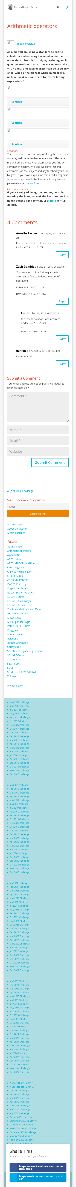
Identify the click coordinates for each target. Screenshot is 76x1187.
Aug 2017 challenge (19, 713)
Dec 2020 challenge (19, 872)
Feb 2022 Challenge (19, 932)
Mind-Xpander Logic (18, 622)
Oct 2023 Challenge (19, 1015)
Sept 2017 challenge (20, 717)
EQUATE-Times (16, 605)
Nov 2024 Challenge (20, 1068)
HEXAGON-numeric (18, 613)
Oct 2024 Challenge (19, 1064)
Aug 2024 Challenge (20, 1056)
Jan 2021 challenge (19, 883)
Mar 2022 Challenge (20, 936)
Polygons (12, 630)
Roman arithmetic (17, 642)
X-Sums (11, 676)
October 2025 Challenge (22, 1124)
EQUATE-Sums (15, 596)
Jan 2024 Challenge (19, 1030)
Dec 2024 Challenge (20, 1072)
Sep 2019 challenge (19, 815)
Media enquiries (16, 533)
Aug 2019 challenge (19, 811)
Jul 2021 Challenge (19, 905)
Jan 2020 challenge (19, 830)
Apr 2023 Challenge (19, 992)
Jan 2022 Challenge (19, 928)
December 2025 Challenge (23, 1132)
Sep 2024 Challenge (19, 1060)
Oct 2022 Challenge (19, 962)
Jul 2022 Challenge (19, 951)
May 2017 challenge (19, 702)
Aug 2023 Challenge (20, 1007)
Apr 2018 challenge (19, 743)
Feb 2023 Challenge (19, 984)
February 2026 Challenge (22, 1139)
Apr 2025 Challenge (19, 1101)
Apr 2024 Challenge (19, 1041)
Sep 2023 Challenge (19, 1011)
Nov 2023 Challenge (20, 1019)
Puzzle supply (15, 524)
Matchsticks (14, 617)
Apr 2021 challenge (19, 894)
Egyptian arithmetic (18, 588)
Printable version (24, 43)
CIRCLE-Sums (15, 576)
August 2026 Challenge (20, 491)
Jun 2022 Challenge (19, 947)
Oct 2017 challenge (19, 721)
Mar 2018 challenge (19, 740)
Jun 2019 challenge (19, 803)
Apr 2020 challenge (19, 841)
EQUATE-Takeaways (19, 601)
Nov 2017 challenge (19, 724)
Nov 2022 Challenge (20, 966)
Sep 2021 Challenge (19, 913)
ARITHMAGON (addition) (21, 563)
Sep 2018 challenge (19, 762)
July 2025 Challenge (19, 1113)
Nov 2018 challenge (19, 770)
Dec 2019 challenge (19, 826)
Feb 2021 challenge (19, 886)
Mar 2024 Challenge (20, 1038)
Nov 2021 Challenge (20, 921)
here (53, 200)
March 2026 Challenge (21, 1143)
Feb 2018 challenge (19, 736)
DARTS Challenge (17, 584)
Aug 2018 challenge (19, 759)
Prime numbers (16, 634)
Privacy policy (15, 685)
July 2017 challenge (19, 709)
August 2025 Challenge (21, 1117)
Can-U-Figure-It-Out (18, 567)
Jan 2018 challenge (19, 732)
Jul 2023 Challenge (19, 1003)
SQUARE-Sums (15, 655)
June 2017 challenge (20, 705)
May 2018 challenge (19, 747)
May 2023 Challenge (20, 996)
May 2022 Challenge (20, 943)
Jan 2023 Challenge (19, 981)
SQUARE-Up (14, 659)
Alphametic (13, 555)
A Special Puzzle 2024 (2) (22, 1086)
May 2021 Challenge (20, 898)
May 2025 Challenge (20, 1105)
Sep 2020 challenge (19, 860)
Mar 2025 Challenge (20, 1098)
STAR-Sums (14, 663)
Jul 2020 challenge (19, 853)
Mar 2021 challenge (19, 890)
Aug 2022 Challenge (20, 955)
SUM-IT (11, 667)
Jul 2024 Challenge (19, 1053)
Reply (62, 254)
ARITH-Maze (14, 559)
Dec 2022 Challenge (20, 970)
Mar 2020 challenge (19, 838)
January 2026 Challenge (21, 1135)
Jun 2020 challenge (19, 849)
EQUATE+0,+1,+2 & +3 (20, 592)
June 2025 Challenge (20, 1109)
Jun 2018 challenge (19, 751)
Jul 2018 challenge (19, 755)
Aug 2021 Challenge (20, 909)
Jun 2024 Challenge (19, 1049)
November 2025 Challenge (23, 1128)
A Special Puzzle (18, 1026)
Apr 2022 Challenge (19, 940)
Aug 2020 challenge (19, 857)
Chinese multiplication (19, 571)
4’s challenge (14, 546)
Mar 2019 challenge (19, 792)
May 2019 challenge (19, 800)
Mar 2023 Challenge (20, 988)
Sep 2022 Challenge (19, 959)
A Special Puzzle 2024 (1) (22, 1082)
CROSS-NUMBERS (17, 580)
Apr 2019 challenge (19, 796)
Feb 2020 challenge (19, 834)
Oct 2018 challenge (19, 766)
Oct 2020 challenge (19, 864)
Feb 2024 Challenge (19, 1034)
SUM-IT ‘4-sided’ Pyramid (21, 672)
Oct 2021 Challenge (19, 917)
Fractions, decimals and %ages (25, 609)
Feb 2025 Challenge (19, 1094)
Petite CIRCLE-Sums (18, 626)
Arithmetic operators (19, 550)
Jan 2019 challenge (19, 784)
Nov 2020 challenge (19, 868)
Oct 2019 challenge (19, 819)
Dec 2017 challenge (19, 728)
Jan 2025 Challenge (19, 1090)
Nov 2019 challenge (19, 822)
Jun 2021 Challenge (19, 902)
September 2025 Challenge (23, 1120)
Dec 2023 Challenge (20, 1022)
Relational (13, 638)
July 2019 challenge (19, 807)
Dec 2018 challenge (19, 774)
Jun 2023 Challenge (19, 1000)
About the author (17, 528)
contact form (32, 183)
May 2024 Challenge (20, 1045)
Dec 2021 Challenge (20, 924)
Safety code (14, 646)
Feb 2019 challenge (19, 788)
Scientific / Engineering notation (25, 651)
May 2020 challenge (19, 845)
